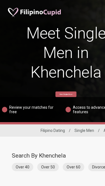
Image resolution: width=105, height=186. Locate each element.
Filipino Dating (53, 130)
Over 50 (48, 167)
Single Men (84, 130)
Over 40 (22, 167)
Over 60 (73, 167)
